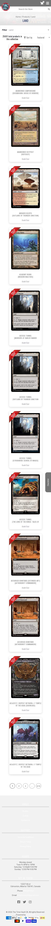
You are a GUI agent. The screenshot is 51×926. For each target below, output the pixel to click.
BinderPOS (30, 915)
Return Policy (25, 842)
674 (38, 786)
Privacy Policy (25, 846)
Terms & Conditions (26, 837)
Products (26, 17)
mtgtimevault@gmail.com (28, 895)
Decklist (48, 482)
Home (18, 17)
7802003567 (28, 891)
